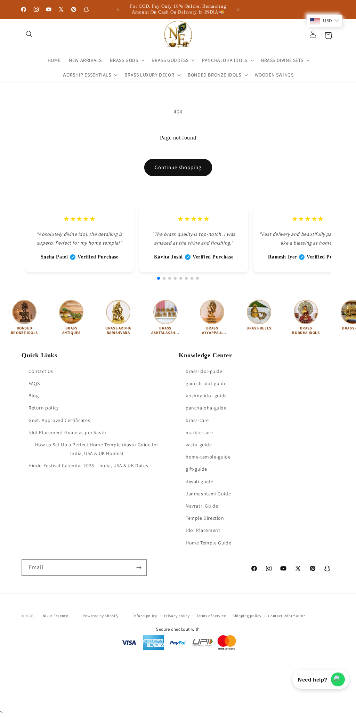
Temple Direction (205, 518)
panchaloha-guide (206, 408)
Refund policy (144, 615)
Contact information (287, 615)
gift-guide (196, 469)
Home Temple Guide (208, 543)
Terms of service (211, 615)
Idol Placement (203, 530)
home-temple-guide (208, 457)
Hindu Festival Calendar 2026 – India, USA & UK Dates (88, 465)
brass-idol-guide (204, 371)
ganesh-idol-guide (206, 383)
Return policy (44, 408)
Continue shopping (178, 167)
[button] (29, 34)
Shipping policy (247, 615)
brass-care (197, 420)
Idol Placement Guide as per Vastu (67, 432)
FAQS (34, 383)
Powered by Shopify (101, 615)
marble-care (199, 432)
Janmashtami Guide (208, 494)
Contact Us (41, 371)
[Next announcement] (238, 9)
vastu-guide (199, 444)
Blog (34, 395)
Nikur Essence (55, 615)
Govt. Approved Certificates (59, 420)
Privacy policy (177, 615)
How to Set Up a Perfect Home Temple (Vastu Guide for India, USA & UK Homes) (97, 448)
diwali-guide (199, 481)
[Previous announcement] (118, 9)
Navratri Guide (202, 506)
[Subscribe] (138, 567)
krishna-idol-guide (206, 395)
